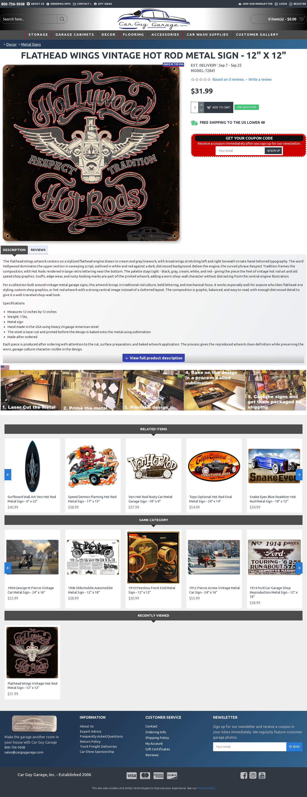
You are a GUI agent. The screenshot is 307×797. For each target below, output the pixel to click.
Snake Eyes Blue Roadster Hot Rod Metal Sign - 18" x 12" (273, 499)
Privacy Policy (206, 788)
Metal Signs (31, 44)
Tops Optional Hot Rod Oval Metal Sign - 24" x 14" (210, 499)
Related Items (153, 429)
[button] (7, 474)
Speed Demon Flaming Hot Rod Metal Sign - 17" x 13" (92, 499)
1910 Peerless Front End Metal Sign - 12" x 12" (152, 590)
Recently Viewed (153, 615)
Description (14, 250)
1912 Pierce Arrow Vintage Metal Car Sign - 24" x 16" (214, 590)
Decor (11, 44)
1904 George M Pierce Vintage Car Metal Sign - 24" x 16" (31, 590)
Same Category (153, 520)
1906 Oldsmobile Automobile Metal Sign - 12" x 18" (90, 590)
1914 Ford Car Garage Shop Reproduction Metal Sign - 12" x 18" (274, 592)
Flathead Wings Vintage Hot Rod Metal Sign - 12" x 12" (32, 685)
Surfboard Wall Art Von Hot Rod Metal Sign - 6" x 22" (32, 499)
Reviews (38, 250)
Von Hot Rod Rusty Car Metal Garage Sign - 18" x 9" (150, 499)
